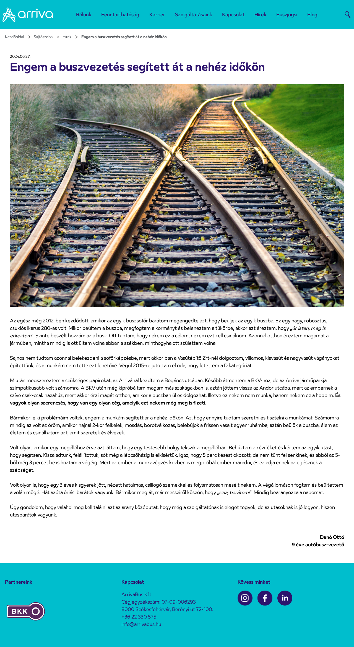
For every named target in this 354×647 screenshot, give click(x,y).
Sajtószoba (43, 36)
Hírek (260, 14)
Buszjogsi (286, 14)
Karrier (157, 14)
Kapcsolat (233, 14)
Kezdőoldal (14, 36)
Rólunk (83, 14)
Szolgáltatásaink (193, 14)
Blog (312, 14)
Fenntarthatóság (120, 14)
